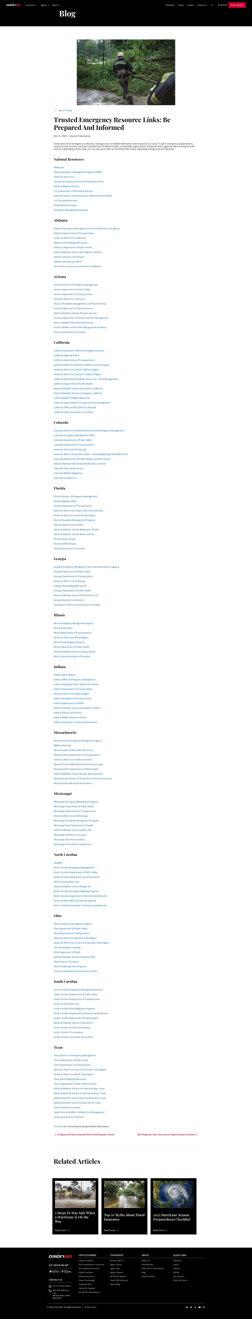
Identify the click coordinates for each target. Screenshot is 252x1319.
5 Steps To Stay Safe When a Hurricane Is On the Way (75, 1217)
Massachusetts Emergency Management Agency (78, 740)
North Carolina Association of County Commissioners (80, 905)
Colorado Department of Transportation (74, 444)
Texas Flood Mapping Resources (70, 1079)
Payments (170, 5)
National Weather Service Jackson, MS (72, 830)
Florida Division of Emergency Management (75, 496)
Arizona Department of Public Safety (72, 289)
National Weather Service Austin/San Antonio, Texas (80, 1093)
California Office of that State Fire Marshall (75, 407)
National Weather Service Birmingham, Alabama (78, 252)
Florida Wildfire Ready (65, 543)
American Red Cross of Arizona (69, 299)
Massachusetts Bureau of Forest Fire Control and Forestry (83, 778)
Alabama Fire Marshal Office (68, 261)
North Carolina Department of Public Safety (75, 872)
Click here (59, 1126)
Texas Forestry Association (67, 1107)
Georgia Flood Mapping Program (70, 585)
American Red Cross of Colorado (70, 449)
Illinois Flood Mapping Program (69, 642)
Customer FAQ (85, 1284)
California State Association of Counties (73, 412)
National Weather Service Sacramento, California (78, 388)
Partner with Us (117, 1260)
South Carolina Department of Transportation (77, 999)
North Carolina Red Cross (66, 881)
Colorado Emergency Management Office (74, 435)
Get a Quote (237, 5)
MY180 (224, 5)
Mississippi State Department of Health (73, 825)
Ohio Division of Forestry (66, 961)
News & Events (148, 1276)
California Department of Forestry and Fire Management (82, 402)
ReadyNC (58, 862)
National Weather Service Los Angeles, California (78, 393)
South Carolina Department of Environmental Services (81, 1013)
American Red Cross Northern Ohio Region (75, 938)
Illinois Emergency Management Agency (73, 623)
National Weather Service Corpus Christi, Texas (77, 1102)
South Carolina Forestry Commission (72, 1027)
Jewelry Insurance (87, 1276)
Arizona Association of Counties (70, 332)
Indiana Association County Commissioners (75, 722)
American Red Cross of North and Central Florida (78, 510)
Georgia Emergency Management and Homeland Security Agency (86, 566)
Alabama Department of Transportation (74, 233)
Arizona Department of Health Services (73, 308)
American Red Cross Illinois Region (71, 637)
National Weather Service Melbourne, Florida (76, 529)
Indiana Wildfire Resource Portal (70, 717)
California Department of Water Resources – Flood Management (86, 379)
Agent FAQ (115, 1268)
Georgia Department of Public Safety (72, 571)
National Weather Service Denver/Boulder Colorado (80, 463)
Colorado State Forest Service (68, 468)
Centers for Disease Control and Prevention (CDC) (79, 181)
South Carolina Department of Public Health (76, 1018)
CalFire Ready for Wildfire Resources (72, 398)
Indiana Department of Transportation (73, 689)
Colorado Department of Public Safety (73, 440)
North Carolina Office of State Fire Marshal (75, 900)
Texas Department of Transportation (72, 1064)
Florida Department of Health (68, 524)
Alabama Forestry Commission (69, 256)
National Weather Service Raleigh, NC (72, 886)
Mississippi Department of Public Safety (73, 806)
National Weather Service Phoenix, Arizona (75, 313)
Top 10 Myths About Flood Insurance (124, 1217)
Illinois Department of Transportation (72, 632)
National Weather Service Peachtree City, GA (76, 595)
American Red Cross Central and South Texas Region (80, 1069)
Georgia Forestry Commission (69, 600)
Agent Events (116, 1264)
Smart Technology (87, 1280)
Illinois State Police (63, 628)
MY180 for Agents (118, 1276)
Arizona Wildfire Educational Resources (73, 322)
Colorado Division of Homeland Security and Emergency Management (89, 430)
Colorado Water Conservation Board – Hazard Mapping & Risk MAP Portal (90, 454)
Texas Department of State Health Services (75, 1083)
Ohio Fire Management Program (70, 966)
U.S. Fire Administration (65, 200)
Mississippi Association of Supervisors (73, 844)
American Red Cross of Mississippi (71, 815)
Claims (181, 5)
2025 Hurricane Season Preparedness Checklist (171, 1217)
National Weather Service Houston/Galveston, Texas (80, 1098)
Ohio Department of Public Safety (70, 928)
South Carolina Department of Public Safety (75, 994)
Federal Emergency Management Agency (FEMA (77, 172)
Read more (60, 1230)
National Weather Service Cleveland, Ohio (74, 956)
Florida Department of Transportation (73, 505)
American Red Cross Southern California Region (78, 374)
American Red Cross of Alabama (70, 238)
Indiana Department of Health (69, 703)
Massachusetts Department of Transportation (77, 754)
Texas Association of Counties (69, 1116)
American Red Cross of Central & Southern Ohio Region (81, 942)
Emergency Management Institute (71, 210)
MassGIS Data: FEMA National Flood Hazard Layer (78, 764)
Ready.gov (59, 167)
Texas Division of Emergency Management (75, 1055)
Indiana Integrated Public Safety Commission (76, 684)
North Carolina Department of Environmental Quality (80, 895)
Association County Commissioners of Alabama (77, 266)
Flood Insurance (86, 1272)
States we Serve (180, 1280)
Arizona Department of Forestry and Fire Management (81, 317)
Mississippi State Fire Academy (69, 839)
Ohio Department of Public (67, 952)
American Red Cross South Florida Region (74, 515)
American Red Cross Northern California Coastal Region (81, 364)
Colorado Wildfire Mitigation (68, 473)
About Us (146, 1260)
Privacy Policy (90, 1307)
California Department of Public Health (73, 383)
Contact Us (202, 5)
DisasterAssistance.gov (65, 205)
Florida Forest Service (64, 539)
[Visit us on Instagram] (204, 1307)
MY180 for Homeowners (89, 1292)
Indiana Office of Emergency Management (75, 679)
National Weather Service (66, 186)
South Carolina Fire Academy (68, 1032)
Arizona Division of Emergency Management (76, 284)
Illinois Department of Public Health (72, 646)
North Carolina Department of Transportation (77, 877)
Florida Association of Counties (69, 548)
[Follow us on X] (195, 1307)
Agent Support (116, 1272)
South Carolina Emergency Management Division (78, 989)
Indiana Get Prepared (64, 674)
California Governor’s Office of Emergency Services (79, 350)
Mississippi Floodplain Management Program (76, 820)
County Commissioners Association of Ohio (75, 971)
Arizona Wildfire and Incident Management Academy (80, 327)
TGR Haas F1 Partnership (153, 1268)
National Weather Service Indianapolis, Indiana (77, 707)
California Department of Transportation (74, 360)
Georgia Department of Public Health (72, 590)
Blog (144, 1272)
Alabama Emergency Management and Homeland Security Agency (87, 228)
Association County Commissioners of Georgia (77, 604)
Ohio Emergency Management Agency (73, 923)
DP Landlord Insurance (89, 1268)
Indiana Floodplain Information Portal (72, 698)
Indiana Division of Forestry (67, 712)
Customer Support (87, 1288)
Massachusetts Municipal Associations (73, 783)
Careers (190, 5)
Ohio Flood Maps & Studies (67, 947)
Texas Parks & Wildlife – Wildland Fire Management (79, 1112)
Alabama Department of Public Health (73, 247)
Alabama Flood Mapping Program (70, 242)
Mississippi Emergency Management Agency (76, 801)
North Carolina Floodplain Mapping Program (76, 891)
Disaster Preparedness (80, 136)
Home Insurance (86, 1260)
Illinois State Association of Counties (72, 656)
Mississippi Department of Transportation (75, 811)
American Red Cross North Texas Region (74, 1074)
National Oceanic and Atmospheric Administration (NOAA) (83, 195)
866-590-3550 (61, 1291)
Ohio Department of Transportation (72, 933)
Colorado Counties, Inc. (65, 477)
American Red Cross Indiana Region (71, 693)
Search (211, 5)
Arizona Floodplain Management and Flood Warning (80, 303)
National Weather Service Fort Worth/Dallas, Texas (79, 1088)
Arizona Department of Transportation (73, 294)
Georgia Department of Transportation (73, 576)
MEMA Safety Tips (62, 745)
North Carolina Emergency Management (74, 867)
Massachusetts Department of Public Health (76, 769)
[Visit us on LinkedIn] (187, 1307)
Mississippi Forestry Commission (70, 834)
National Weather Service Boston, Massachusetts (78, 773)
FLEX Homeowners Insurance (91, 1264)
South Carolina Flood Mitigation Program (74, 1008)
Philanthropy (147, 1264)
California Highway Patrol (66, 355)
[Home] (15, 4)
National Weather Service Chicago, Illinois (74, 651)
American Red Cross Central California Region (76, 369)
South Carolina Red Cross (66, 1003)
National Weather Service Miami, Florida (74, 534)
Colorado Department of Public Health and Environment (82, 459)
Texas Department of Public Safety (71, 1060)
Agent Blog (115, 1284)
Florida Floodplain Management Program (74, 520)
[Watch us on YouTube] (199, 1307)
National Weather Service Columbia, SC (73, 1022)
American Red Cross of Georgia (69, 581)
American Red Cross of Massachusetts (73, 759)
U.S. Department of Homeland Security (73, 191)
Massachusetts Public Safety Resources (73, 750)
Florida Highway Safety (65, 501)
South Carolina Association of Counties (73, 1037)
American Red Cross (64, 176)
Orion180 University (119, 1280)
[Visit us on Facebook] (191, 1307)
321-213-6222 (62, 1286)
